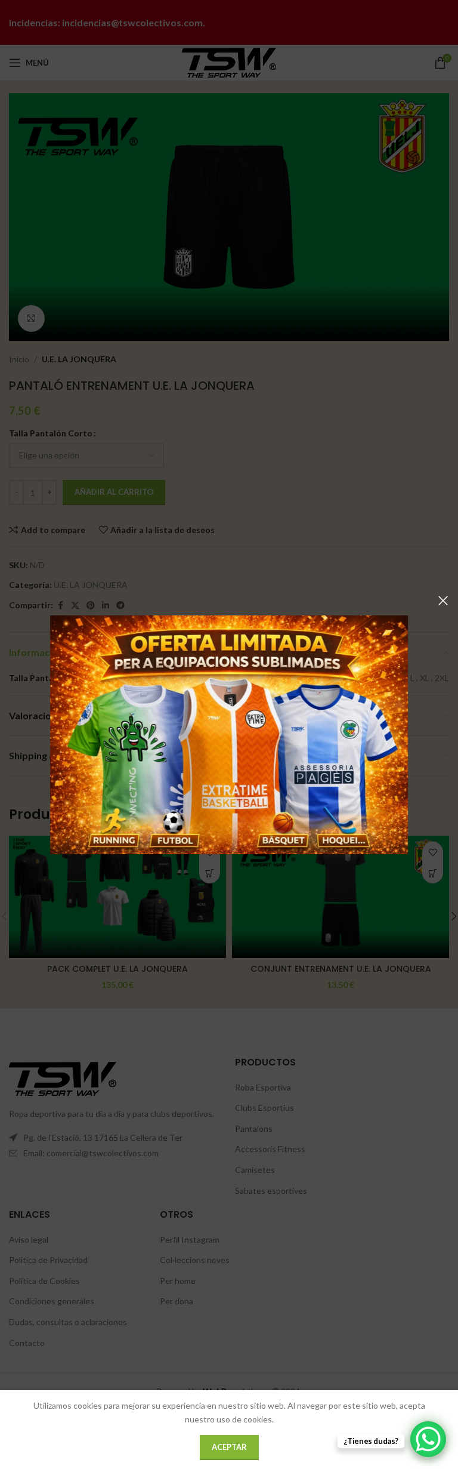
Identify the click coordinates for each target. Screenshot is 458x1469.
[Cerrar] (443, 600)
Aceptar (229, 1447)
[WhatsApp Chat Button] (428, 1439)
